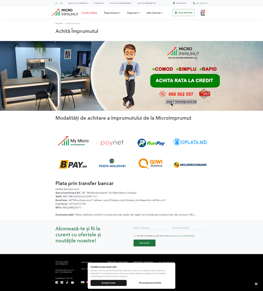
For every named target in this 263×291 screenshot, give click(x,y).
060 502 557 (202, 3)
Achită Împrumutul (147, 3)
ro (56, 3)
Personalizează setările (150, 283)
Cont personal (185, 12)
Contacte (99, 3)
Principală (59, 23)
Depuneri (132, 12)
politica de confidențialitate (183, 236)
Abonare (144, 243)
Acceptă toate (108, 283)
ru (62, 3)
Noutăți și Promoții (78, 3)
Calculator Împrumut (121, 3)
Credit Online (89, 12)
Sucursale (180, 3)
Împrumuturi (111, 12)
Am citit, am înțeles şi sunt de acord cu (166, 236)
